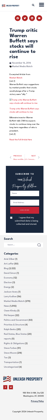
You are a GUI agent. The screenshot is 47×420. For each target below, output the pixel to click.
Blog (6, 268)
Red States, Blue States (15, 334)
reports (7, 339)
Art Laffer (9, 264)
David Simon (10, 273)
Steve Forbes (10, 348)
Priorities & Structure (14, 325)
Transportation (11, 362)
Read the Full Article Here (21, 140)
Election (8, 282)
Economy (8, 278)
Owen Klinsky (10, 311)
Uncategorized (11, 367)
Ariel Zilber (9, 259)
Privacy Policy (37, 401)
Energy (7, 287)
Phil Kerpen (9, 315)
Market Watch (16, 78)
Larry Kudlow (10, 296)
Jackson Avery (11, 292)
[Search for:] (23, 245)
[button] (18, 18)
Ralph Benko (10, 329)
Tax (6, 358)
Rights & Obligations (14, 343)
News (6, 306)
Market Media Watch (22, 66)
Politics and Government (16, 320)
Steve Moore (10, 353)
